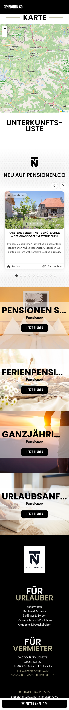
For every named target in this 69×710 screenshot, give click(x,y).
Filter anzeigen (36, 704)
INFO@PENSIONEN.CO (32, 671)
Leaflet (65, 111)
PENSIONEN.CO (13, 7)
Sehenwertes (34, 607)
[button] (60, 7)
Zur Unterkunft (55, 266)
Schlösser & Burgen (34, 615)
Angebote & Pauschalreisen (34, 624)
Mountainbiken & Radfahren (35, 620)
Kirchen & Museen (34, 611)
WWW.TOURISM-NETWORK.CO (32, 675)
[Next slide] (62, 185)
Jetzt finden (34, 328)
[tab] (27, 224)
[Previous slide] (54, 185)
